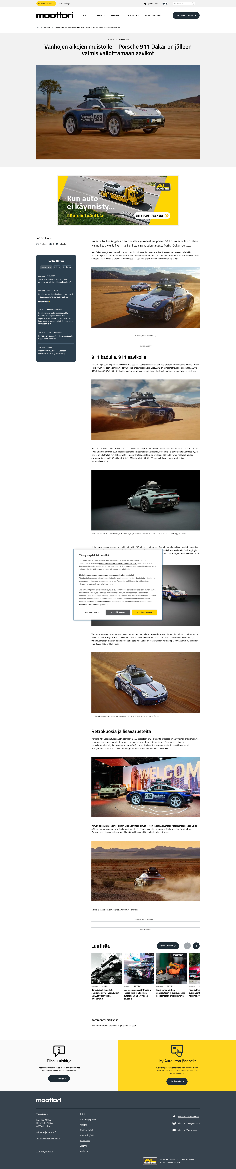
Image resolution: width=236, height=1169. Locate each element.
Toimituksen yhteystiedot (48, 1138)
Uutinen (47, 27)
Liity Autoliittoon (45, 3)
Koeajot (83, 1124)
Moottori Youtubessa (187, 1130)
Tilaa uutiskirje (64, 3)
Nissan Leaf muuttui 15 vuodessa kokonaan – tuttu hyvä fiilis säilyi (52, 352)
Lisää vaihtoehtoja (92, 612)
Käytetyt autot (86, 1130)
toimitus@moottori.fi (46, 1132)
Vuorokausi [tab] (46, 267)
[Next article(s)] (196, 945)
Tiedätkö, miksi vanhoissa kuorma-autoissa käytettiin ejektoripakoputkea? (54, 281)
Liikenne (105, 986)
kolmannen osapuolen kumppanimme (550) (118, 563)
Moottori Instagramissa (189, 1123)
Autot (82, 1114)
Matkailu (84, 1151)
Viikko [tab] (57, 267)
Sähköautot (85, 1140)
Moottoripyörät (87, 1135)
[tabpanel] (56, 314)
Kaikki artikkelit (166, 945)
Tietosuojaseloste (44, 1151)
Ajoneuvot (124, 39)
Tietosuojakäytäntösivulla (97, 602)
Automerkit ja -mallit (185, 15)
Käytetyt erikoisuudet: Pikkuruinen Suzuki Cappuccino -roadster (55, 337)
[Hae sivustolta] (193, 3)
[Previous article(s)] (187, 945)
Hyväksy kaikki (144, 612)
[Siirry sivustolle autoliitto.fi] (150, 1161)
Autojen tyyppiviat (88, 1119)
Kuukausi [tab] (67, 267)
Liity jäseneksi (176, 1081)
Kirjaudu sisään (152, 3)
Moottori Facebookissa (188, 1116)
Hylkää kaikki (118, 612)
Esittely (137, 986)
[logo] (54, 17)
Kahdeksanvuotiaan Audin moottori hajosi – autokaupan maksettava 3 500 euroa (55, 295)
